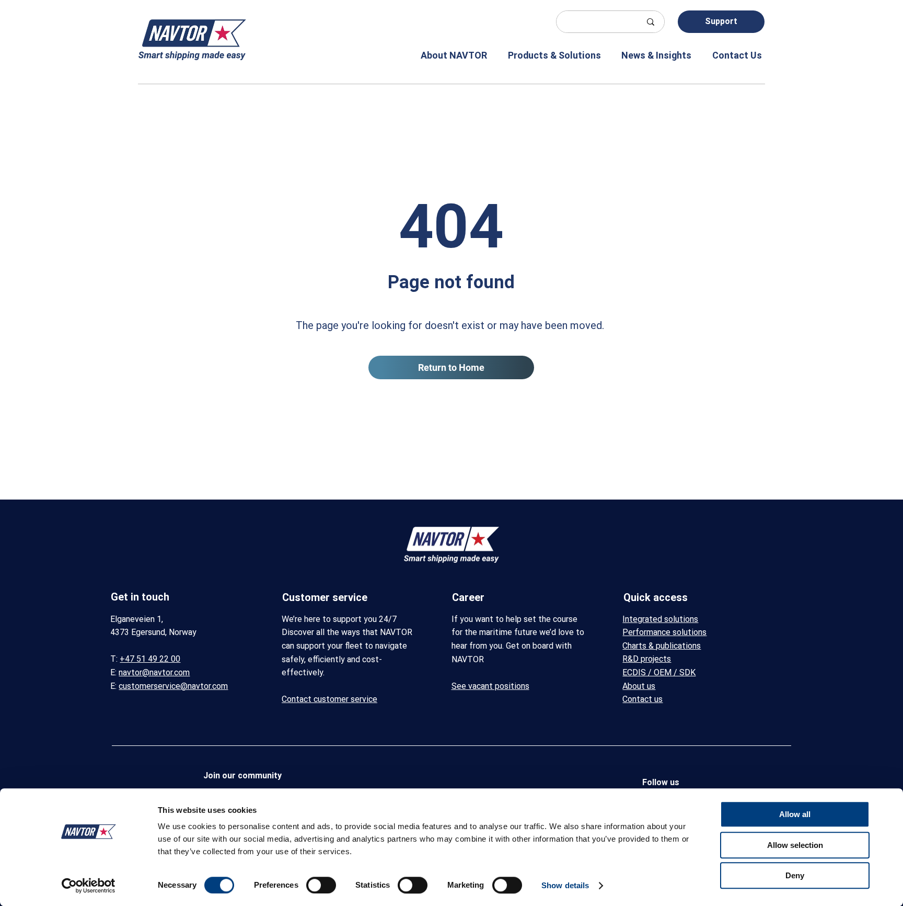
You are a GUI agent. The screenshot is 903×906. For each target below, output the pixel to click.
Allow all (795, 814)
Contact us (642, 699)
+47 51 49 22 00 (150, 659)
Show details (565, 885)
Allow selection (795, 845)
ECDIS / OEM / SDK (659, 672)
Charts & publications (661, 646)
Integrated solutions (660, 619)
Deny (794, 875)
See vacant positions (490, 686)
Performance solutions (664, 632)
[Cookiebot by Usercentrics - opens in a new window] (88, 885)
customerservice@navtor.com (173, 686)
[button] (446, 55)
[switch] (321, 885)
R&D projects (646, 659)
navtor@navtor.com (154, 672)
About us (638, 686)
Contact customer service (329, 699)
